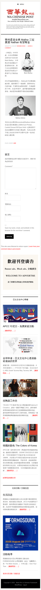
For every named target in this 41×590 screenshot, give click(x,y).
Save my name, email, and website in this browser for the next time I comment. (19, 229)
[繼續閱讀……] (10, 330)
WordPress (18, 585)
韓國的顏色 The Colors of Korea (20, 445)
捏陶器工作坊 (10, 400)
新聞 (15, 143)
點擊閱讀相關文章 (9, 478)
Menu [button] (22, 4)
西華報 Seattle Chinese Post (20, 15)
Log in (25, 585)
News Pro (19, 582)
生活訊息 (7, 494)
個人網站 (8, 215)
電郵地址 (8, 204)
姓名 (6, 193)
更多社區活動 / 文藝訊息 (11, 573)
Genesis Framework (30, 582)
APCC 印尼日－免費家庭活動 (18, 326)
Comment (9, 166)
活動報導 (7, 554)
